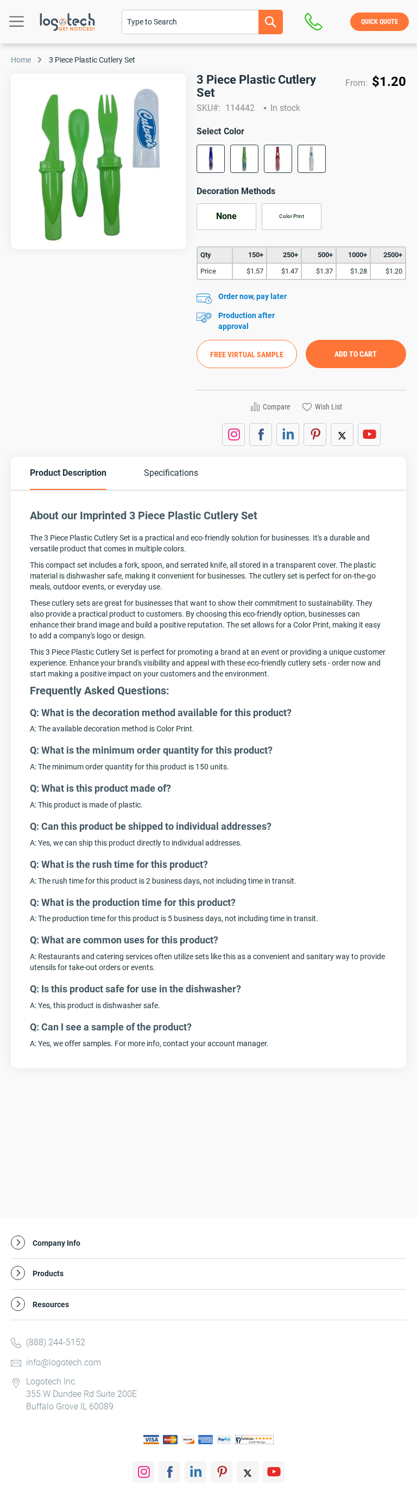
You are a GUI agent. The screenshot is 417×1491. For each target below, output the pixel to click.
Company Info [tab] (56, 1243)
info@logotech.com (63, 1362)
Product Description (68, 473)
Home (21, 59)
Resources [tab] (51, 1305)
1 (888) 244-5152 (316, 22)
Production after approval (246, 321)
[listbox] (301, 162)
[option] (211, 159)
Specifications (171, 473)
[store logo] (67, 22)
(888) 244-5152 (55, 1342)
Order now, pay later (252, 296)
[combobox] (202, 22)
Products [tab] (48, 1274)
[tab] (68, 473)
